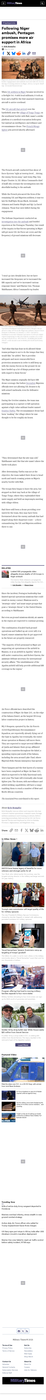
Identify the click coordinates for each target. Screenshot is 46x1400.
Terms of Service (8, 1351)
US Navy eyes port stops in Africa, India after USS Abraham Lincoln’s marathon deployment (23, 1232)
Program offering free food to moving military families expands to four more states (21, 992)
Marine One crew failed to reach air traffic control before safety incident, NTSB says (22, 1241)
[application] (23, 1070)
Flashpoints (9, 23)
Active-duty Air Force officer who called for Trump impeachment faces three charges (20, 1224)
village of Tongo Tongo (30, 112)
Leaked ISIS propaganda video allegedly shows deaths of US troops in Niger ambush (27, 574)
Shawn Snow (29, 585)
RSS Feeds (28, 1353)
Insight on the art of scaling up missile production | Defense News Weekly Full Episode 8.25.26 (28, 1115)
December (30, 383)
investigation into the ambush (15, 221)
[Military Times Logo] (14, 3)
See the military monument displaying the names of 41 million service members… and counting (30, 1104)
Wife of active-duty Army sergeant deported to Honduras (21, 1207)
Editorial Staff (7, 1373)
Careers (27, 1367)
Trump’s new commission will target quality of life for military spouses (23, 910)
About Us (27, 1364)
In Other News (9, 839)
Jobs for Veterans (30, 1370)
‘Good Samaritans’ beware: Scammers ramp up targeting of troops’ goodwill (22, 951)
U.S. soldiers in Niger (16, 92)
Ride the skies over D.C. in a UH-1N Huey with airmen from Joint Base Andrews (21, 1085)
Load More (23, 1044)
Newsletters (28, 1351)
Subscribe (27, 1348)
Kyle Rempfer (10, 46)
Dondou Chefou (8, 411)
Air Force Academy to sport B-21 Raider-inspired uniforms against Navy (29, 1092)
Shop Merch (28, 1356)
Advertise (5, 1364)
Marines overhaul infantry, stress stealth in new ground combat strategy (22, 1215)
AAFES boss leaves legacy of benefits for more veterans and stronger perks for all (22, 869)
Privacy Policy (7, 1348)
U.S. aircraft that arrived (16, 109)
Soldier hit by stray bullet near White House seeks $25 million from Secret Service (23, 1031)
